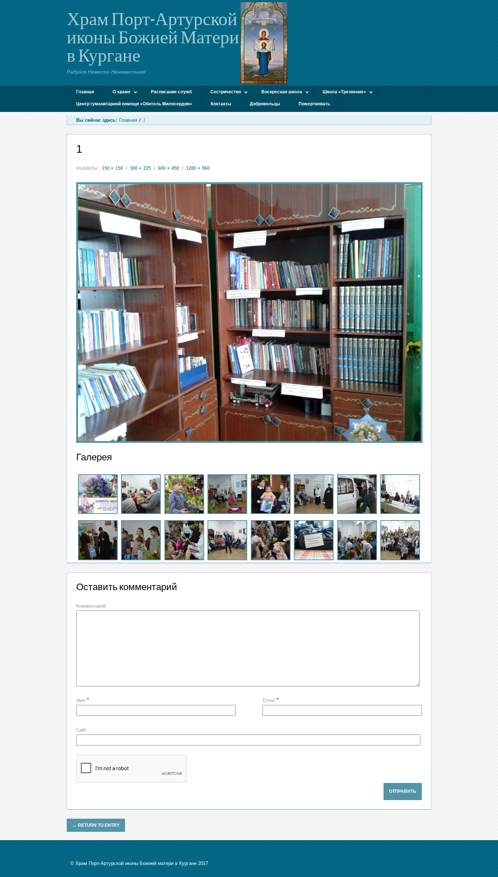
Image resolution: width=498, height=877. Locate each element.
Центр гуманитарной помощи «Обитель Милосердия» (134, 103)
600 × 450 (168, 168)
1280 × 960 (198, 168)
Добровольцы (265, 103)
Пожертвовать (314, 103)
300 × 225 (140, 168)
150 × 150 (112, 168)
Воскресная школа (277, 92)
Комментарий (91, 606)
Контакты (221, 103)
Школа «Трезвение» (340, 92)
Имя (82, 700)
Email (271, 700)
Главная (85, 91)
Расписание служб (171, 91)
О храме (117, 92)
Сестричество (221, 92)
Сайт (81, 730)
